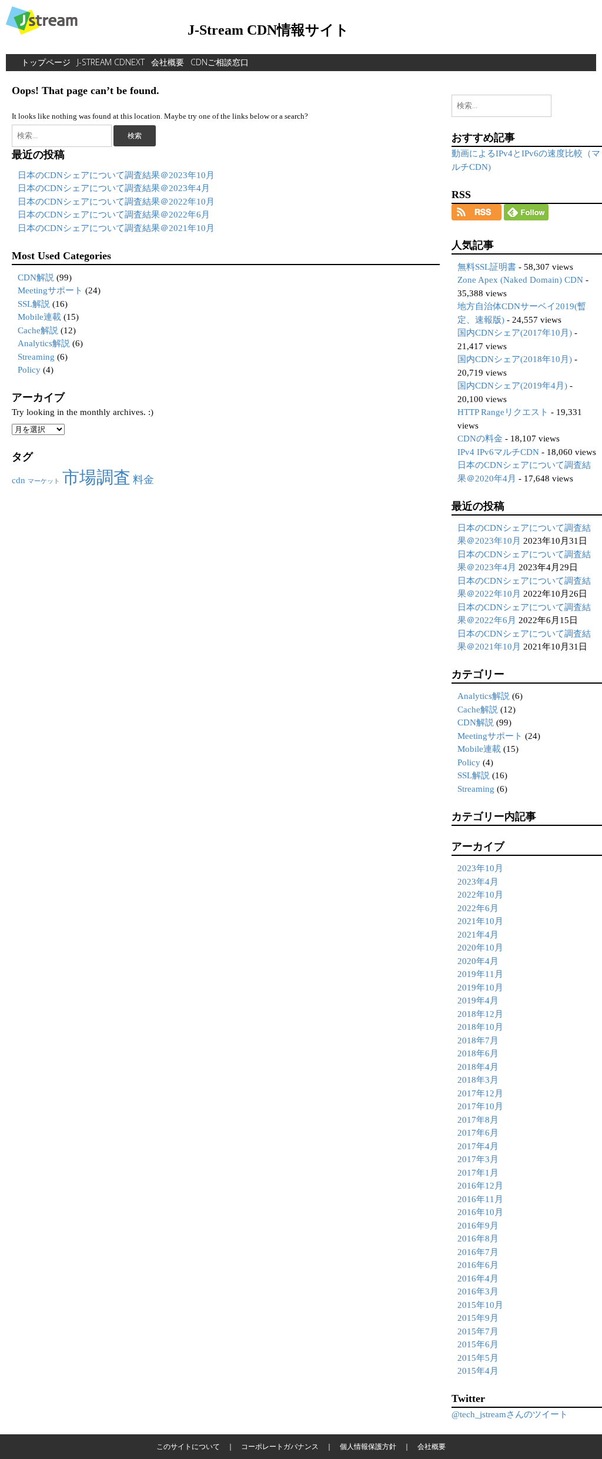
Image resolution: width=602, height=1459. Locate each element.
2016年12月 (480, 1185)
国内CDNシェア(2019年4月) (512, 385)
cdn (18, 480)
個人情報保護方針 (368, 1446)
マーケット (44, 481)
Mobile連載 (39, 317)
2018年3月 (478, 1080)
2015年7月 (478, 1331)
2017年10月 (480, 1106)
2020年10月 (480, 947)
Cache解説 (38, 330)
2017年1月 (478, 1172)
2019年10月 (480, 987)
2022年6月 (478, 908)
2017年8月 (478, 1120)
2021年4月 (478, 934)
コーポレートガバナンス (280, 1446)
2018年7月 (478, 1040)
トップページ (46, 62)
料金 (143, 480)
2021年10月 (480, 921)
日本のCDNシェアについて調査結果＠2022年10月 (116, 201)
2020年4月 (478, 961)
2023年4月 (478, 881)
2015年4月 (478, 1371)
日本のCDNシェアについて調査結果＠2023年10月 (116, 175)
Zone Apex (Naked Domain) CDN (520, 280)
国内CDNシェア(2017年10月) (514, 332)
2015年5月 (478, 1358)
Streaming (36, 357)
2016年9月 (478, 1225)
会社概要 (167, 62)
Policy (29, 369)
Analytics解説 (44, 343)
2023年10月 (480, 868)
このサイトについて (188, 1446)
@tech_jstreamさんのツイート (510, 1414)
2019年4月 (478, 1000)
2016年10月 (480, 1212)
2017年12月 (480, 1093)
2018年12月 (480, 1014)
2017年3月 (478, 1159)
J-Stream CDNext (111, 62)
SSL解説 (34, 304)
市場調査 (96, 477)
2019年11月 (480, 974)
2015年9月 (478, 1318)
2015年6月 (478, 1344)
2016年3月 (478, 1291)
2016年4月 (478, 1278)
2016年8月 (478, 1238)
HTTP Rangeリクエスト (503, 412)
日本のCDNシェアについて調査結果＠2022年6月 (114, 214)
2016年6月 (478, 1265)
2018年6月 (478, 1053)
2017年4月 (478, 1146)
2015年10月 (480, 1305)
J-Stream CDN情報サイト (268, 30)
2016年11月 (480, 1199)
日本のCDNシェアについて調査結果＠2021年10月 (116, 228)
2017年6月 (478, 1132)
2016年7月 (478, 1252)
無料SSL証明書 (486, 267)
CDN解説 (36, 277)
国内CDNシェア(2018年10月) (514, 359)
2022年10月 (480, 894)
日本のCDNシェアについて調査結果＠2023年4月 (114, 188)
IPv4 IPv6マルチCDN (498, 452)
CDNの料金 (480, 438)
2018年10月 (480, 1027)
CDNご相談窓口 (219, 62)
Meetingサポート (50, 290)
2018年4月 (478, 1067)
